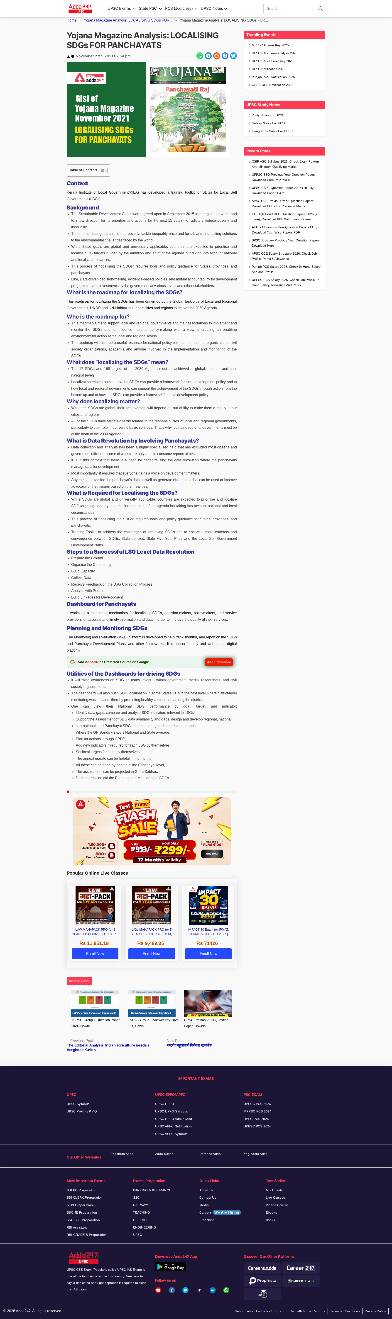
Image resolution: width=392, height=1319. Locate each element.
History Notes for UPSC (269, 123)
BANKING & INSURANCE (152, 1190)
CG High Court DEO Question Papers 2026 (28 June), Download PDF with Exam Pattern (285, 216)
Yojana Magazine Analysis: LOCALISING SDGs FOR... (128, 20)
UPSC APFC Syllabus (171, 1134)
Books (270, 1220)
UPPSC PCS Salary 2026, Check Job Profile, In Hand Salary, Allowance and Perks (285, 282)
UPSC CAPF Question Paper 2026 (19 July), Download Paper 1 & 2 (284, 190)
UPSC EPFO (164, 1104)
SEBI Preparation (80, 1205)
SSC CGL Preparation (83, 1220)
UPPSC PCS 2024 (257, 1104)
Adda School (164, 1154)
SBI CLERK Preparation (85, 1197)
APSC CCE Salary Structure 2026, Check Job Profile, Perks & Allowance (284, 256)
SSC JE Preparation (82, 1212)
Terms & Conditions (345, 1311)
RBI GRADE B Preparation (87, 1234)
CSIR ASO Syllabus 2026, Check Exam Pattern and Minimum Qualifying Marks (285, 164)
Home (71, 20)
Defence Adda (210, 1154)
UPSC (137, 1234)
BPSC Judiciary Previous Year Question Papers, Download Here (286, 242)
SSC (136, 1197)
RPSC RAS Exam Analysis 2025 (274, 53)
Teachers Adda (122, 1154)
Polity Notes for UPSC (268, 115)
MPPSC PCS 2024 (258, 1111)
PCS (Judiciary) (179, 8)
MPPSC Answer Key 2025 (270, 45)
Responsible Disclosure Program (260, 1311)
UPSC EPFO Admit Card (173, 1119)
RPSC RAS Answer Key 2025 (273, 61)
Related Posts (79, 981)
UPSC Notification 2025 (268, 69)
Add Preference (219, 662)
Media (204, 1205)
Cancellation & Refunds (307, 1311)
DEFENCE (141, 1220)
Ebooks (271, 1212)
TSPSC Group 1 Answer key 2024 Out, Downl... (153, 1023)
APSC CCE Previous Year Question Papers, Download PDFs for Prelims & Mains (283, 203)
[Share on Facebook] (225, 55)
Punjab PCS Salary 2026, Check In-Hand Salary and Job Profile (286, 269)
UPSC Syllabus (78, 1104)
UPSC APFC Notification (173, 1126)
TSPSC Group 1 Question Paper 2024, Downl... (95, 1023)
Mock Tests (274, 1190)
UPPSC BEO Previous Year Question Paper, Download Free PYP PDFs (283, 177)
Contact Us (207, 1197)
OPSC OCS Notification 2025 (272, 85)
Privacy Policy (375, 1311)
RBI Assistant (77, 1227)
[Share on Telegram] (208, 55)
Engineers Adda (256, 1154)
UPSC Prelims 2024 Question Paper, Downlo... (206, 1023)
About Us (206, 1190)
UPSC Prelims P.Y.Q (82, 1111)
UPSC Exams (119, 8)
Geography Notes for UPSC (272, 131)
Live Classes (275, 1197)
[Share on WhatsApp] (199, 55)
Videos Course (277, 1205)
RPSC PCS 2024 (256, 1119)
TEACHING (141, 1212)
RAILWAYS (141, 1205)
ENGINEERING (144, 1227)
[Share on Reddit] (216, 55)
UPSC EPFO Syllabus (171, 1111)
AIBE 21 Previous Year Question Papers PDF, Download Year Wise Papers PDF (284, 229)
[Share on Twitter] (233, 55)
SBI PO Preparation (82, 1190)
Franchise (207, 1220)
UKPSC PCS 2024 (257, 1126)
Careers (219, 1212)
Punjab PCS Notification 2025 (273, 77)
